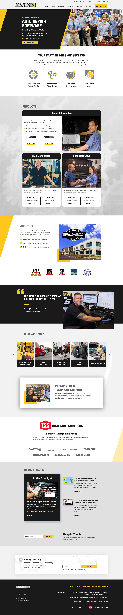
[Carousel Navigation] (61, 353)
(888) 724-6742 (22, 594)
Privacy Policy (79, 592)
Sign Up (47, 536)
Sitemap (105, 594)
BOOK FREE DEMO (29, 42)
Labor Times (87, 592)
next (110, 353)
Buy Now (105, 1)
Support (53, 6)
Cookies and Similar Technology (93, 594)
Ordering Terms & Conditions (99, 592)
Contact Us (98, 1)
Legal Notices (71, 592)
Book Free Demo (101, 6)
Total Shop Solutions (61, 437)
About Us (79, 6)
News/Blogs (70, 6)
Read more (30, 515)
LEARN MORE (31, 143)
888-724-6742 (89, 6)
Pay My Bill (83, 1)
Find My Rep (75, 1)
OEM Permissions (61, 592)
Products (45, 6)
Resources (61, 6)
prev (13, 353)
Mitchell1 (25, 5)
